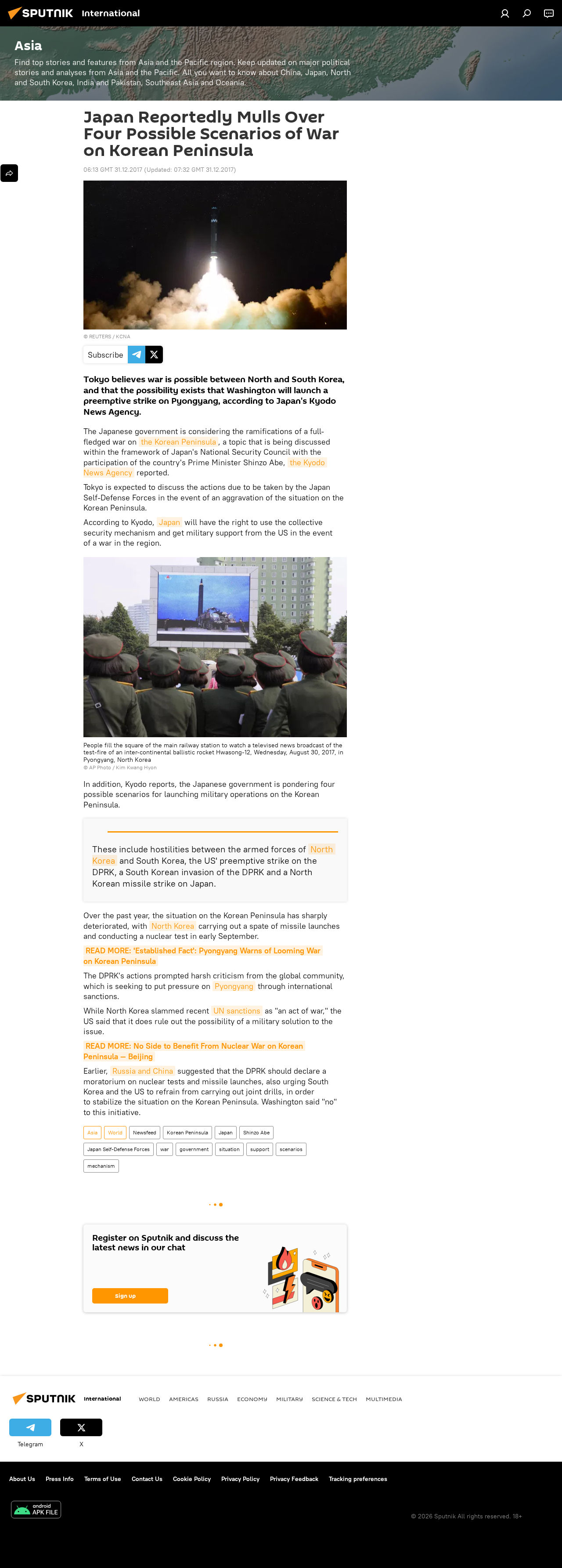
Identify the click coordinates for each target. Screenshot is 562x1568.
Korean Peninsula (187, 1132)
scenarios (291, 1149)
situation (229, 1149)
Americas (183, 1399)
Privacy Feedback (294, 1479)
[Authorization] (505, 13)
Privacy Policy (240, 1479)
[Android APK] (36, 1511)
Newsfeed (144, 1132)
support (259, 1149)
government (194, 1149)
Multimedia (384, 1399)
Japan (169, 522)
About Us (22, 1479)
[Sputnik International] (43, 21)
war (164, 1149)
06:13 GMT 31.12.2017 (112, 170)
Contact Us (147, 1479)
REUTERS (100, 336)
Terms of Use (102, 1479)
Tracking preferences (358, 1479)
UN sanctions (236, 1011)
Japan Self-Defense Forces (118, 1149)
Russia (217, 1399)
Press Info (60, 1479)
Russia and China (142, 1071)
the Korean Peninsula (178, 442)
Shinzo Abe (256, 1132)
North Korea (172, 926)
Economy (252, 1399)
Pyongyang (234, 986)
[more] (9, 173)
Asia (92, 1132)
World (115, 1132)
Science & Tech (334, 1399)
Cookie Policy (192, 1479)
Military (289, 1399)
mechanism (101, 1165)
